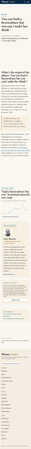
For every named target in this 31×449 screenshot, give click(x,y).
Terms (3, 435)
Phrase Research (6, 408)
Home (2, 338)
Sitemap (3, 438)
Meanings (9, 338)
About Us (4, 394)
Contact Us (4, 401)
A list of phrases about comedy (12, 314)
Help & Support (5, 404)
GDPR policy (5, 418)
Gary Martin (10, 239)
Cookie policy (5, 422)
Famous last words (6, 381)
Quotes (3, 384)
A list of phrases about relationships (13, 318)
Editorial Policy (5, 411)
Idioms (3, 374)
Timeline (3, 398)
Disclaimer (4, 432)
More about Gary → (9, 274)
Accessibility (5, 428)
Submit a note (15, 300)
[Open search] (24, 2)
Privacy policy (5, 425)
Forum (3, 387)
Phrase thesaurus (6, 377)
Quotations (6, 316)
